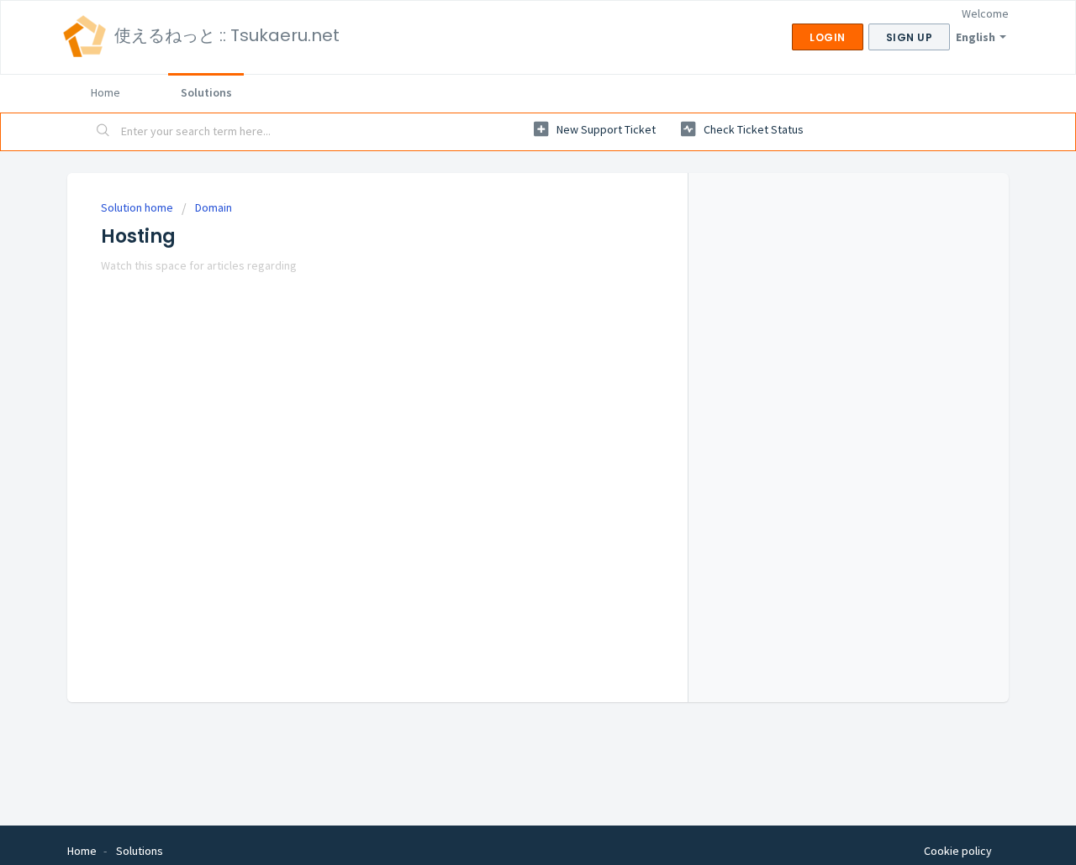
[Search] (103, 132)
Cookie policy (958, 850)
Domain (213, 207)
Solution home (138, 207)
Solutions (206, 92)
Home (105, 92)
